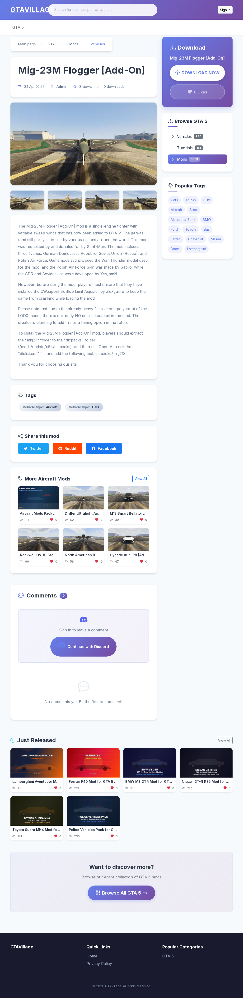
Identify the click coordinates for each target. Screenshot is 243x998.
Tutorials (189, 147)
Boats (175, 249)
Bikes (194, 210)
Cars (174, 200)
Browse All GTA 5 (121, 893)
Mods (74, 44)
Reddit (70, 448)
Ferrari (176, 239)
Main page (27, 44)
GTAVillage (32, 10)
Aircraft (176, 210)
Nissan (216, 239)
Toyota (190, 229)
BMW (207, 220)
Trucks (191, 200)
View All (141, 479)
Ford (174, 229)
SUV (206, 200)
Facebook (107, 448)
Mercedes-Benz (183, 220)
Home (91, 956)
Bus (207, 229)
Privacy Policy (99, 963)
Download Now (201, 72)
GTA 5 (18, 27)
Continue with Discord (88, 646)
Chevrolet (195, 239)
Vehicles (189, 136)
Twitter (36, 448)
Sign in (225, 10)
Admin (61, 86)
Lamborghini (196, 249)
